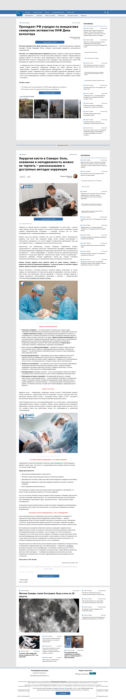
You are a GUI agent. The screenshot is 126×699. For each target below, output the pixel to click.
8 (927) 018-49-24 (39, 673)
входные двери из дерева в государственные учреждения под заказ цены (92, 212)
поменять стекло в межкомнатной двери (94, 73)
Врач (29, 176)
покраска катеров (88, 52)
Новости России (89, 63)
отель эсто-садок (24, 579)
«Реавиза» (69, 546)
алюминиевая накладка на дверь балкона (94, 80)
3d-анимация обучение (86, 180)
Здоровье (24, 154)
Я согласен (63, 693)
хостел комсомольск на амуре (27, 96)
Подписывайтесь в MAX (50, 42)
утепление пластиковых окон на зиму (91, 205)
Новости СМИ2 (23, 99)
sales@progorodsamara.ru (39, 675)
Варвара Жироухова (66, 176)
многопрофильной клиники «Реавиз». (39, 278)
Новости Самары (26, 22)
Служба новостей (75, 37)
